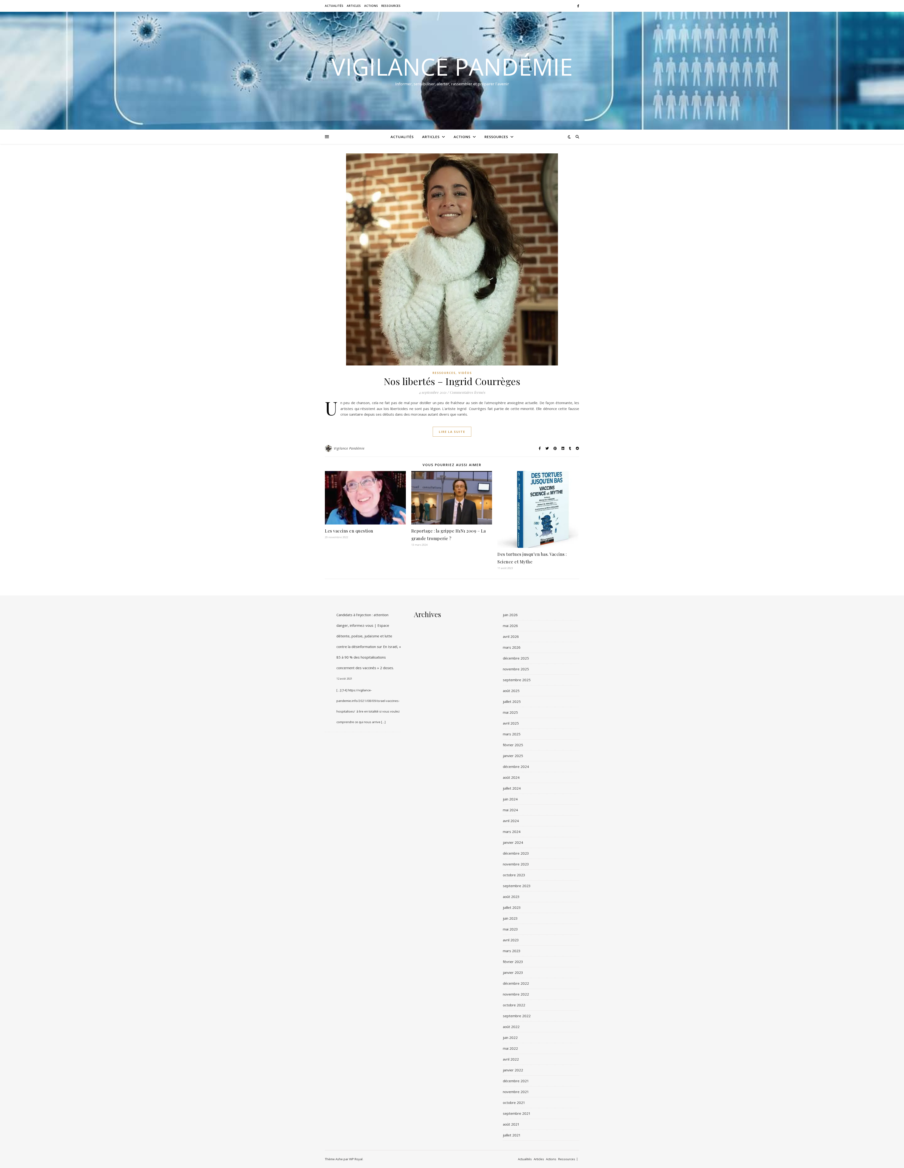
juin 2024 (510, 799)
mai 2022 (510, 1048)
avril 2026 (511, 636)
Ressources (391, 6)
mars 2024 (512, 831)
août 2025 (511, 690)
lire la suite (452, 432)
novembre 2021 (516, 1091)
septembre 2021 (517, 1113)
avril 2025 (511, 723)
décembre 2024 (516, 766)
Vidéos (465, 373)
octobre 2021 (514, 1102)
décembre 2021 (516, 1080)
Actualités (334, 6)
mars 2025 (512, 734)
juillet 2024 (512, 788)
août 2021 (511, 1124)
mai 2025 (510, 712)
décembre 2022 (516, 983)
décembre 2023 (516, 853)
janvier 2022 (513, 1070)
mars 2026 (512, 647)
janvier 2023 (513, 972)
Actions (371, 6)
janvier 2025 (513, 755)
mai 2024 (510, 809)
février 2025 (513, 744)
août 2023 (511, 896)
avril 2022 (511, 1059)
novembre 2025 (516, 669)
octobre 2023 (514, 875)
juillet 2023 (512, 907)
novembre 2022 (516, 994)
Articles (354, 6)
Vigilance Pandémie (452, 66)
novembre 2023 (516, 864)
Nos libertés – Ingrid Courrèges (452, 381)
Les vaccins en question (349, 531)
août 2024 (511, 777)
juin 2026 (510, 614)
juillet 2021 (512, 1135)
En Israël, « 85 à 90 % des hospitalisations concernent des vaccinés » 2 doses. (368, 657)
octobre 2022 (514, 1005)
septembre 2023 (517, 885)
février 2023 (513, 961)
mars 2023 (512, 950)
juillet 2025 (512, 701)
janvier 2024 (513, 842)
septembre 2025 (517, 679)
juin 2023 (510, 918)
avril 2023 (511, 940)
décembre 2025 (516, 658)
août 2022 (511, 1026)
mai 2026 (510, 625)
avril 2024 (511, 820)
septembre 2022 (517, 1015)
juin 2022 (510, 1037)
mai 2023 (510, 929)
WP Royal (356, 1159)
